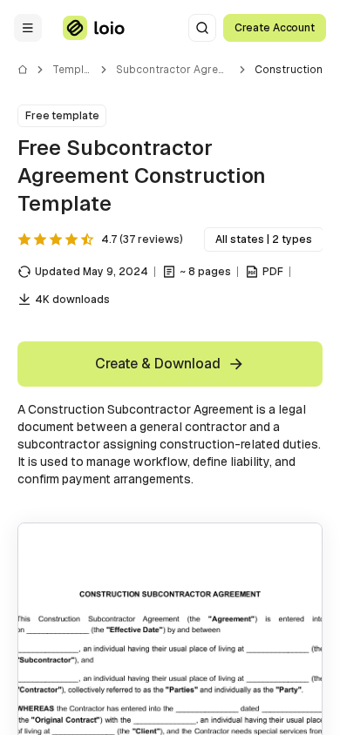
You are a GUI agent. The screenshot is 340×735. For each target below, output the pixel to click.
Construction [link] (289, 70)
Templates (78, 70)
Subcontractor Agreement (183, 70)
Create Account (275, 28)
